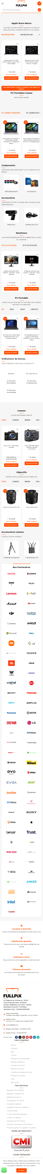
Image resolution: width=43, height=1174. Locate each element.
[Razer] (32, 753)
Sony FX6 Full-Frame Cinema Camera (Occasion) (32, 447)
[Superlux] (12, 753)
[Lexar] (12, 832)
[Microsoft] (12, 633)
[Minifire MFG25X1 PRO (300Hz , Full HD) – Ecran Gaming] (11, 261)
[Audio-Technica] (12, 623)
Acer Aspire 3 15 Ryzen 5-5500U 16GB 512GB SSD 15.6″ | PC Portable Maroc (31, 140)
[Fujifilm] (32, 653)
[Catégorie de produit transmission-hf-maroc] (32, 550)
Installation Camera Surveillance (18, 1107)
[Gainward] (12, 653)
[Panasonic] (12, 713)
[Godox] (12, 792)
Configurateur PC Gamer (15, 1101)
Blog (12, 1052)
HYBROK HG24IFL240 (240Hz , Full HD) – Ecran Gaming (31, 272)
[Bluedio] (32, 584)
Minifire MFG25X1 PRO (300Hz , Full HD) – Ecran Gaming (11, 272)
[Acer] (32, 782)
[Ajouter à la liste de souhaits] (17, 44)
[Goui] (32, 643)
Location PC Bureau (14, 1118)
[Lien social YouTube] (27, 1037)
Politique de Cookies (18, 1076)
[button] (11, 78)
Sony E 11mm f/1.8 (32, 507)
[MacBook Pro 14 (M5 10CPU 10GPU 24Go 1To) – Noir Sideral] (11, 50)
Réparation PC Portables (15, 1090)
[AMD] (32, 623)
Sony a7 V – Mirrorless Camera (11, 446)
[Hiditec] (32, 792)
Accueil (13, 1045)
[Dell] (32, 633)
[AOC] (12, 892)
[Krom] (12, 822)
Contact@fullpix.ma (12, 1025)
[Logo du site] (21, 3)
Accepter (21, 1170)
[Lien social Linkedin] (34, 1037)
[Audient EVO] (12, 772)
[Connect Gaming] (32, 802)
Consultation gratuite (14, 1104)
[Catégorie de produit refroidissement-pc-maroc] (11, 184)
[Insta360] (32, 842)
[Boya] (32, 713)
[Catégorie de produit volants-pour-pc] (32, 217)
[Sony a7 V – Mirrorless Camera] (11, 435)
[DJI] (12, 613)
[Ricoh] (12, 852)
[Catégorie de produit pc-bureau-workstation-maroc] (11, 381)
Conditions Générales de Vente (21, 1072)
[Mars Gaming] (12, 743)
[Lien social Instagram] (23, 1037)
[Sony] (32, 812)
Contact (13, 1055)
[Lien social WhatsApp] (38, 1037)
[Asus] (32, 663)
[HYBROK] (12, 673)
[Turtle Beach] (12, 872)
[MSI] (32, 772)
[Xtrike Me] (12, 862)
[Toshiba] (32, 693)
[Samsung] (32, 673)
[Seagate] (12, 882)
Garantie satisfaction (18, 1062)
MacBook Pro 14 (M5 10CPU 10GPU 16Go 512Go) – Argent (32, 62)
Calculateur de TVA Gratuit (16, 1121)
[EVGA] (12, 782)
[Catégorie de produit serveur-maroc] (11, 372)
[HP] (12, 842)
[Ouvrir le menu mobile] (2, 3)
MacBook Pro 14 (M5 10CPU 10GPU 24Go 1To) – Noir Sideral (11, 62)
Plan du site (15, 1082)
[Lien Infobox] (22, 941)
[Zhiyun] (12, 723)
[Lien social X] (20, 1037)
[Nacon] (12, 763)
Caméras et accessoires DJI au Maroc (20, 1124)
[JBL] (12, 663)
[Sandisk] (12, 574)
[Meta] (12, 802)
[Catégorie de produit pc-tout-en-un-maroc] (31, 372)
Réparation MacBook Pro (15, 1094)
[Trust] (32, 832)
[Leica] (32, 683)
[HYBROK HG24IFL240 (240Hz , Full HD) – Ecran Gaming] (31, 261)
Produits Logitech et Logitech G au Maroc (21, 1128)
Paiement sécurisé (17, 1069)
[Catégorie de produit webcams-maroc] (11, 217)
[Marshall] (12, 603)
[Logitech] (12, 703)
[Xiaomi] (12, 643)
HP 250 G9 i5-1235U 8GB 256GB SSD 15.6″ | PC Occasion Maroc (11, 336)
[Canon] (12, 912)
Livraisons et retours (18, 1065)
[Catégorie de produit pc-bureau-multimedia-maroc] (11, 390)
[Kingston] (32, 574)
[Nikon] (32, 763)
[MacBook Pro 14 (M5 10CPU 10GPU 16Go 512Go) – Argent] (31, 50)
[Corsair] (32, 892)
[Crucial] (12, 683)
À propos (14, 1048)
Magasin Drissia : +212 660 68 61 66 (16, 1033)
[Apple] (32, 822)
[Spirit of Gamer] (32, 872)
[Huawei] (32, 603)
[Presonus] (32, 733)
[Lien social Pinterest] (30, 1037)
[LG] (32, 723)
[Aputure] (12, 733)
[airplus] (32, 703)
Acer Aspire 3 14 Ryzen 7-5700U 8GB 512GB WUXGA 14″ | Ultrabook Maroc (11, 141)
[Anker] (32, 882)
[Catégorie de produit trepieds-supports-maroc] (11, 550)
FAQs (13, 1079)
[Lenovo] (12, 593)
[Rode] (12, 584)
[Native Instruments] (32, 902)
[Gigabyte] (12, 812)
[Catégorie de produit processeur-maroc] (32, 184)
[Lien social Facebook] (16, 1037)
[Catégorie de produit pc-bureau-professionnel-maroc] (31, 381)
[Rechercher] (39, 10)
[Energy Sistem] (32, 852)
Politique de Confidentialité (20, 1059)
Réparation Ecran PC (14, 1097)
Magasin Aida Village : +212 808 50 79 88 (18, 1029)
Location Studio (12, 1111)
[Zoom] (12, 693)
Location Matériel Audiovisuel (17, 1114)
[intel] (12, 902)
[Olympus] (32, 862)
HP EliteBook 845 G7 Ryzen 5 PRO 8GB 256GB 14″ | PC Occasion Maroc (31, 337)
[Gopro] (32, 613)
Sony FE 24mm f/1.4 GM (11, 507)
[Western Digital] (32, 743)
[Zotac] (32, 593)
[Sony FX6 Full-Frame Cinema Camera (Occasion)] (31, 435)
